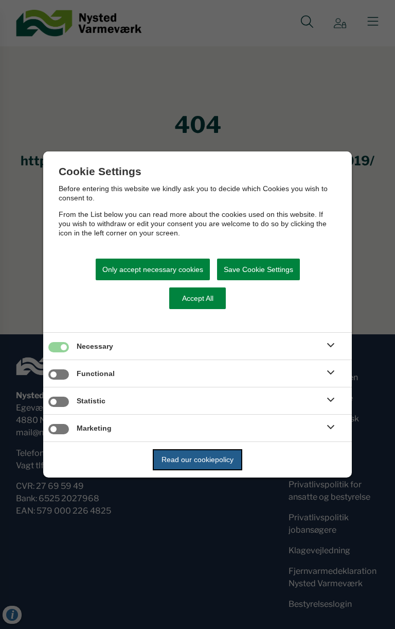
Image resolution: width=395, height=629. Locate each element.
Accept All (197, 298)
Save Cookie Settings (258, 269)
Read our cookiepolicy (197, 459)
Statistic (91, 401)
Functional (96, 373)
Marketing (94, 428)
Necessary (95, 346)
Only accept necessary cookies (152, 269)
